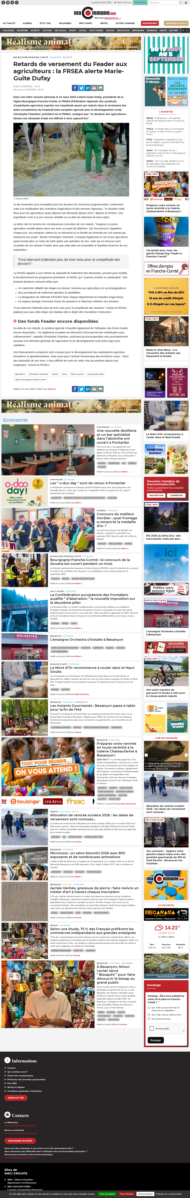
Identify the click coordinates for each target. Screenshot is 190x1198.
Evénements (81, 702)
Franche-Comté (58, 664)
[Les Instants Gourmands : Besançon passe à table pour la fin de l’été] (24, 712)
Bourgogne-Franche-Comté (30, 57)
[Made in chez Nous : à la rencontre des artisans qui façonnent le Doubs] (166, 331)
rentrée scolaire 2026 (93, 837)
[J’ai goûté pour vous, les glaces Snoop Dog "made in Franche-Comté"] (166, 232)
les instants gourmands (61, 727)
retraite (65, 623)
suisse (73, 623)
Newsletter (16, 1097)
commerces (56, 498)
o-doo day (112, 498)
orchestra (120, 648)
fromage (55, 689)
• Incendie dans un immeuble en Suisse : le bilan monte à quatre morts (165, 132)
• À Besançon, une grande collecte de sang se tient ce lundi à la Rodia (165, 121)
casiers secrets (126, 788)
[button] (180, 2)
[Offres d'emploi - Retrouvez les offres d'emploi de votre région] (166, 274)
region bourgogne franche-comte (30, 379)
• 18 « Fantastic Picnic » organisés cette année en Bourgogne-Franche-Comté (166, 153)
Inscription (156, 495)
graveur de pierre (101, 913)
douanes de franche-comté (83, 579)
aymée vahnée (67, 913)
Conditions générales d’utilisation (24, 1091)
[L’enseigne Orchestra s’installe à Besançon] (24, 646)
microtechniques (94, 872)
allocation (56, 837)
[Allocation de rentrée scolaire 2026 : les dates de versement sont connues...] (166, 787)
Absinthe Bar (114, 463)
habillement (98, 648)
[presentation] (146, 755)
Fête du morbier (115, 544)
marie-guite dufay (95, 374)
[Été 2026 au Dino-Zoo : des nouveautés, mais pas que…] (166, 517)
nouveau (101, 467)
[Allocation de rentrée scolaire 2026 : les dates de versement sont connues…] (24, 822)
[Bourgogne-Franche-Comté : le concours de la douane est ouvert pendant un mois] (24, 567)
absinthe (101, 463)
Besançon (55, 636)
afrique (101, 1012)
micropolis (80, 872)
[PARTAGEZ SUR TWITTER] (81, 88)
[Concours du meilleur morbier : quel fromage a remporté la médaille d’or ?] (48, 521)
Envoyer (156, 1040)
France (54, 812)
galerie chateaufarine (106, 795)
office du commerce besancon (96, 727)
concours (102, 544)
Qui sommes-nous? (17, 1072)
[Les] (24, 490)
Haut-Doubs (57, 591)
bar (123, 463)
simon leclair (113, 1020)
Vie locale (127, 963)
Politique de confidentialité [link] (169, 1194)
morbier (128, 544)
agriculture (20, 374)
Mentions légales (16, 1087)
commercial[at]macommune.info (20, 1133)
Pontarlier (103, 427)
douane (65, 579)
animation (102, 788)
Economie (55, 57)
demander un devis (20, 1140)
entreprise (130, 1016)
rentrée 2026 (114, 799)
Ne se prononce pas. (161, 1019)
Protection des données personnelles (26, 1079)
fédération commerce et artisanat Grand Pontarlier (84, 498)
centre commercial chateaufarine (65, 648)
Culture (67, 884)
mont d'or (65, 689)
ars (64, 837)
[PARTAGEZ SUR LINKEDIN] (88, 88)
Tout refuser (126, 1193)
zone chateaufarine (59, 651)
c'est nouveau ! (104, 1016)
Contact (11, 1068)
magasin (109, 648)
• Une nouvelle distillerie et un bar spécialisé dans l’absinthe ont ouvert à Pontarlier (165, 164)
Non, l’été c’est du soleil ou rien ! (167, 1015)
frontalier (55, 623)
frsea (64, 374)
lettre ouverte (77, 374)
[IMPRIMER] (100, 88)
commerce (85, 648)
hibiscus (101, 1020)
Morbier (101, 510)
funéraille (87, 913)
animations (56, 872)
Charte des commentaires (20, 1075)
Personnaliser (145, 1193)
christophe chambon (38, 374)
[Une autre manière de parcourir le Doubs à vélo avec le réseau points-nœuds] (166, 671)
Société (67, 57)
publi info (122, 795)
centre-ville (78, 951)
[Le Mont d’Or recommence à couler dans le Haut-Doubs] (24, 674)
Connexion (176, 495)
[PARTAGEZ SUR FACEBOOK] (75, 88)
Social (75, 812)
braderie (113, 788)
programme (116, 727)
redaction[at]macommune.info (19, 1125)
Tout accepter (107, 1193)
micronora (68, 872)
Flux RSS (12, 1083)
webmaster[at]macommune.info (20, 1157)
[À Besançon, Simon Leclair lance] (48, 973)
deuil (78, 913)
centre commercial (105, 792)
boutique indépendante (61, 951)
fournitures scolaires (125, 792)
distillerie (132, 463)
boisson (121, 1012)
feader (55, 374)
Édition (99, 18)
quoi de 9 (102, 799)
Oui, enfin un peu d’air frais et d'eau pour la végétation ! (165, 1009)
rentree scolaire (75, 837)
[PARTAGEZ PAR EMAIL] (94, 88)
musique (77, 727)
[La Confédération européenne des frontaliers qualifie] (24, 602)
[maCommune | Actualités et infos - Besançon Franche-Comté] (95, 13)
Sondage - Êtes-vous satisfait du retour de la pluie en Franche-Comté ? (166, 999)
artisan (54, 913)
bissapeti (111, 1012)
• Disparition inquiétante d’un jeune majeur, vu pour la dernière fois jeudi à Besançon (165, 142)
